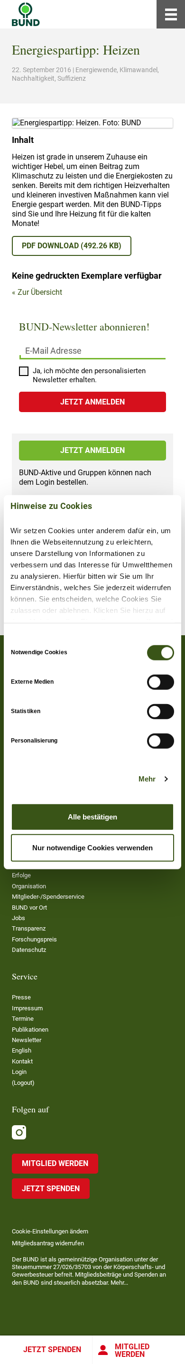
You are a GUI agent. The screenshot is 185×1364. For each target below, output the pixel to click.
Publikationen (30, 1029)
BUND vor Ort (29, 907)
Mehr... (119, 1282)
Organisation (29, 886)
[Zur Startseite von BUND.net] (26, 14)
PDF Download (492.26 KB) (71, 245)
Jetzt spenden (52, 1349)
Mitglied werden (132, 1350)
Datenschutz (29, 949)
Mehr (147, 779)
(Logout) (23, 1082)
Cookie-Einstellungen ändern (50, 1231)
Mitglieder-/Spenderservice (48, 896)
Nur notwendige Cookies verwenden (92, 848)
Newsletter (26, 1040)
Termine (23, 1018)
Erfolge (21, 875)
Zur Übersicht (40, 292)
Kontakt (22, 1061)
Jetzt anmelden (92, 450)
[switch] (160, 681)
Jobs (18, 918)
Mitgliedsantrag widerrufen (48, 1243)
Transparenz (29, 928)
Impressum (27, 1008)
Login (19, 1071)
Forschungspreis (34, 939)
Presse (21, 997)
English (21, 1050)
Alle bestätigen (92, 816)
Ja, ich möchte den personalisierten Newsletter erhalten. (89, 375)
